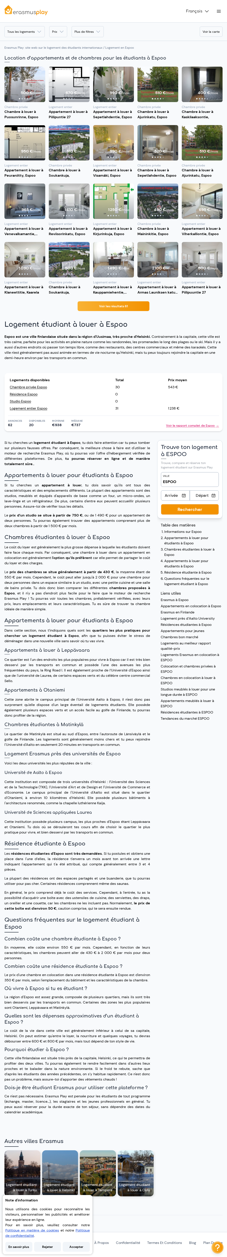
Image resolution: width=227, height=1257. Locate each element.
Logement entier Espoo (28, 408)
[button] (24, 84)
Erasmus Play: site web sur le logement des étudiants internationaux (53, 48)
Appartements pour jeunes (182, 630)
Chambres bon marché (180, 637)
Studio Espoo (20, 401)
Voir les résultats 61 (113, 306)
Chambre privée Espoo (28, 387)
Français (194, 11)
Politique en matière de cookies (32, 1230)
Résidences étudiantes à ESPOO (187, 712)
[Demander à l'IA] (217, 1247)
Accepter (76, 1247)
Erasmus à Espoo (174, 600)
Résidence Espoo (23, 394)
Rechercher (190, 509)
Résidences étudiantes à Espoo (186, 624)
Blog (192, 1242)
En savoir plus (18, 1247)
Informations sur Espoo (183, 531)
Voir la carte (211, 32)
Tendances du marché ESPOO (185, 718)
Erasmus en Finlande (177, 612)
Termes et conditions (164, 1242)
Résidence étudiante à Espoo (187, 572)
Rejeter (47, 1247)
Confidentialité (128, 1242)
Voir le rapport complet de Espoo (192, 425)
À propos (101, 1242)
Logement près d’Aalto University (188, 618)
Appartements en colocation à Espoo (191, 606)
